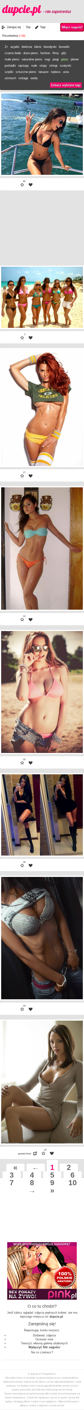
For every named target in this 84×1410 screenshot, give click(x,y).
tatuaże (43, 72)
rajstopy (23, 65)
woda (34, 78)
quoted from (24, 1153)
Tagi (43, 27)
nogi (47, 59)
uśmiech (10, 78)
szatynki (65, 65)
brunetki (64, 47)
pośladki (10, 65)
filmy (55, 53)
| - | (11, 162)
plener (75, 59)
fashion (45, 53)
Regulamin (49, 1373)
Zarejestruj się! (42, 1324)
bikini (37, 47)
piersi (64, 59)
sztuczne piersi (26, 72)
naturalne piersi (32, 59)
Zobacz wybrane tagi (66, 85)
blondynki (50, 47)
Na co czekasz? (42, 1352)
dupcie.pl (36, 9)
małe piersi (12, 59)
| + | (73, 162)
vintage (23, 78)
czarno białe (13, 53)
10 (72, 1183)
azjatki (14, 47)
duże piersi (30, 53)
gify (63, 53)
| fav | (30, 184)
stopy (43, 65)
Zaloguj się (14, 27)
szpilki (9, 72)
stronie (60, 1405)
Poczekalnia (13, 35)
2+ (6, 47)
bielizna (27, 47)
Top (28, 27)
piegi (55, 59)
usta (66, 72)
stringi (53, 65)
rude (34, 65)
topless (56, 72)
